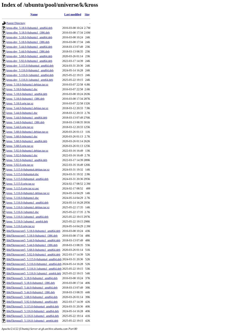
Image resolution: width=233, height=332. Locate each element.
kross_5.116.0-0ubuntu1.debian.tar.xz (28, 193)
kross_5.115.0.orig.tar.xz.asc (22, 188)
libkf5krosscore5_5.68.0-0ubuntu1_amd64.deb (33, 249)
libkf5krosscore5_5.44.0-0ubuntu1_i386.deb (32, 245)
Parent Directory (15, 23)
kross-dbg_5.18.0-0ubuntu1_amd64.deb (29, 27)
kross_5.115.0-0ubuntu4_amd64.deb (27, 179)
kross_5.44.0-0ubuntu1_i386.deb (25, 122)
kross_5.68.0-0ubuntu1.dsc (21, 136)
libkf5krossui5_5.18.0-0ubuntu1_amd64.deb (32, 278)
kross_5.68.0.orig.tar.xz (19, 145)
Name (34, 14)
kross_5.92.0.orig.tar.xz (19, 164)
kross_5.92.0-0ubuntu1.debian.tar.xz (27, 150)
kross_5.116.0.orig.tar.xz (20, 226)
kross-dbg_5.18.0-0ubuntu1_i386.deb (28, 32)
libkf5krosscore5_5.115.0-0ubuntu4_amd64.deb (34, 259)
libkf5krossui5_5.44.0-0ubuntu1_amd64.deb (32, 287)
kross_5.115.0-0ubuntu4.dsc (22, 174)
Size (87, 14)
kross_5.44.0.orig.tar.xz (19, 127)
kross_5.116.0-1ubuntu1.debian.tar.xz (28, 207)
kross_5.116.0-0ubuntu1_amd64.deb (27, 202)
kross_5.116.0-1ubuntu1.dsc (22, 212)
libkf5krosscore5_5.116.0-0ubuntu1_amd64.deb (34, 264)
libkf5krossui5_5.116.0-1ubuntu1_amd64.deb (32, 315)
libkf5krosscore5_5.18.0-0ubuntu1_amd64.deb (33, 230)
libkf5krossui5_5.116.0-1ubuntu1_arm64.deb (32, 320)
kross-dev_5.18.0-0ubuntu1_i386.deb (28, 42)
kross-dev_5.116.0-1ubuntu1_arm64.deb (29, 79)
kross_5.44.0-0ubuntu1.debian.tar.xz (27, 108)
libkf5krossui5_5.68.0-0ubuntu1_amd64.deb (32, 297)
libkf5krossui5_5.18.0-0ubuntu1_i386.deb (30, 282)
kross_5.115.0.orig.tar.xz (20, 183)
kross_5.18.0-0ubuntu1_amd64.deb (26, 94)
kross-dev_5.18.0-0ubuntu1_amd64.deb (29, 37)
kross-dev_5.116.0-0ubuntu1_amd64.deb (30, 70)
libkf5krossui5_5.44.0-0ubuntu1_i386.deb (30, 292)
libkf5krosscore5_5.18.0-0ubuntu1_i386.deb (32, 235)
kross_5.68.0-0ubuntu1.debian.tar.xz (27, 131)
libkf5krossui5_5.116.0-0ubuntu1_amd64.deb (32, 311)
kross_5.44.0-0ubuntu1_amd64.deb (26, 117)
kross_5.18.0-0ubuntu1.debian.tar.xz (27, 84)
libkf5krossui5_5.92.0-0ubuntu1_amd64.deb (32, 301)
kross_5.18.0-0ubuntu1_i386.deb (25, 98)
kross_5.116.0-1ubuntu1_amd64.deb (27, 216)
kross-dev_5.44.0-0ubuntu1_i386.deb (28, 51)
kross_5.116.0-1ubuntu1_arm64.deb (27, 221)
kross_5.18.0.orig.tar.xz (19, 103)
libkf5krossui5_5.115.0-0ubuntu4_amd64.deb (32, 306)
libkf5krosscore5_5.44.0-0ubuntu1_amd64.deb (33, 240)
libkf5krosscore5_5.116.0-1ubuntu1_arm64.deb (33, 273)
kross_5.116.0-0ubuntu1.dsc (22, 197)
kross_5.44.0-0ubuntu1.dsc (21, 112)
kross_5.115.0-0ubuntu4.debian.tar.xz (28, 169)
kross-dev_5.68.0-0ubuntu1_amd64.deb (29, 56)
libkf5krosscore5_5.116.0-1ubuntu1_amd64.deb (34, 268)
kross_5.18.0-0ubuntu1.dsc (21, 89)
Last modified (72, 14)
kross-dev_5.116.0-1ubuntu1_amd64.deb (30, 75)
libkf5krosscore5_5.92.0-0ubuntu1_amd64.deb (33, 254)
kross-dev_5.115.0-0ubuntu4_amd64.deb (30, 65)
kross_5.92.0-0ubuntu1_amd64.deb (26, 160)
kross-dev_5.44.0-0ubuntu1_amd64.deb (29, 46)
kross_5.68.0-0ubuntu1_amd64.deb (26, 141)
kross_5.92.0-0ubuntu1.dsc (21, 155)
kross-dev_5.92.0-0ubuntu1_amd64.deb (29, 60)
